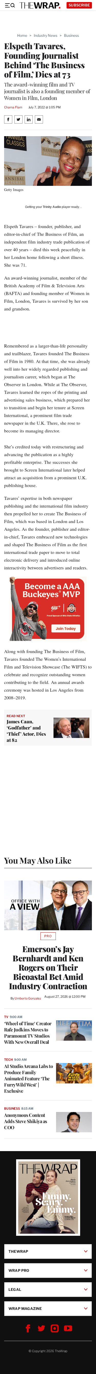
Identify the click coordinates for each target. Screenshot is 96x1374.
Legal (14, 1289)
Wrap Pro (18, 1270)
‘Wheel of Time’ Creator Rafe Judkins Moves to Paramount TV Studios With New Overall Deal (27, 1032)
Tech (8, 1060)
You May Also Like (37, 860)
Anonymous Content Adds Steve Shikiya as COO (25, 1121)
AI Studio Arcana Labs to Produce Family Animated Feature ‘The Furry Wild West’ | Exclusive (28, 1078)
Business (71, 35)
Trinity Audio (52, 207)
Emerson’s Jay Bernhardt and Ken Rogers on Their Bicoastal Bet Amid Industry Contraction (48, 967)
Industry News (45, 35)
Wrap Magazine (25, 1308)
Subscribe (79, 5)
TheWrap (18, 1251)
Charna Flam (13, 107)
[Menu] (9, 5)
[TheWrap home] (39, 5)
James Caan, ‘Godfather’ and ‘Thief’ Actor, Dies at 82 (26, 730)
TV (6, 1017)
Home (22, 35)
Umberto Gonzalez (28, 998)
